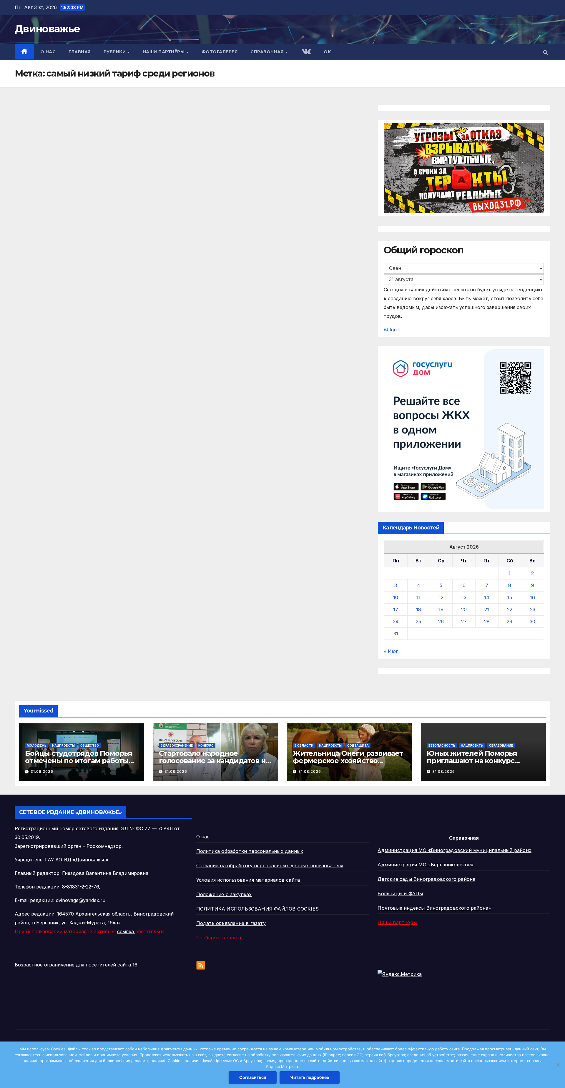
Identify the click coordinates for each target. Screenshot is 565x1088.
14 (486, 597)
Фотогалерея (220, 51)
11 (418, 597)
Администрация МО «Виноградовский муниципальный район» (454, 850)
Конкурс (206, 745)
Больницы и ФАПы (400, 893)
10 (395, 597)
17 (395, 609)
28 (487, 621)
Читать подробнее (309, 1077)
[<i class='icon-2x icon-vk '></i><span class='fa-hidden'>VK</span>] (306, 52)
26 (441, 621)
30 (532, 621)
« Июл (391, 651)
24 (396, 621)
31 (395, 634)
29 (509, 621)
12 (441, 597)
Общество (89, 745)
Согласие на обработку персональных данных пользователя (269, 865)
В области (304, 745)
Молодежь (36, 745)
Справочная (267, 51)
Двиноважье (47, 29)
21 (486, 609)
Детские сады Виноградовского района (426, 879)
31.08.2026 (42, 771)
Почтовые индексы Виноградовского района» (434, 908)
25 (418, 621)
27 (464, 621)
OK (327, 51)
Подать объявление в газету (231, 923)
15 (509, 597)
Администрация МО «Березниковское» (425, 865)
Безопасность (441, 745)
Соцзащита (358, 745)
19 (440, 609)
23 (532, 609)
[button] (545, 52)
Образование (501, 745)
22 (509, 609)
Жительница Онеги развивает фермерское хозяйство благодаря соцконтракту (348, 760)
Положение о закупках (224, 894)
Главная (80, 51)
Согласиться (252, 1077)
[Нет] (558, 1065)
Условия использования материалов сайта (248, 880)
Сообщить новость (219, 938)
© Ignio (392, 330)
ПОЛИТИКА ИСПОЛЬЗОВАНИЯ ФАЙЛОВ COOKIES (257, 909)
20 (464, 609)
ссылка (126, 931)
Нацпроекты (63, 745)
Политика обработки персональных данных (249, 851)
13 (464, 597)
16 (532, 597)
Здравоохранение (177, 745)
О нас (48, 51)
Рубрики (115, 51)
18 (418, 609)
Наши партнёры (164, 51)
